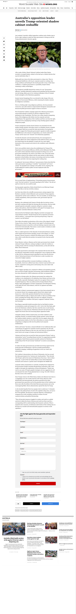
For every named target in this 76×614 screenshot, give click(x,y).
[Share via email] (4, 50)
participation (26, 283)
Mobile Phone (23, 437)
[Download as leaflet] (4, 53)
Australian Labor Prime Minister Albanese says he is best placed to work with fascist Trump (22, 495)
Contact (65, 1)
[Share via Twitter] (4, 41)
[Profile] (72, 1)
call (23, 358)
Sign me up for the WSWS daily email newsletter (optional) (36, 472)
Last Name (22, 427)
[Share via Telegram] (4, 47)
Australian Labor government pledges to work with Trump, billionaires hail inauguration (49, 495)
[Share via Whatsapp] (4, 44)
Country (22, 448)
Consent (22, 474)
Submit (38, 483)
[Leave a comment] (4, 57)
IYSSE (40, 10)
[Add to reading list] (4, 60)
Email (21, 432)
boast (32, 250)
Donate (56, 10)
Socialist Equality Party (32, 10)
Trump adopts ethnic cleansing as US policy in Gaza (35, 495)
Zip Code (22, 443)
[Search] (72, 8)
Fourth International (22, 10)
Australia (17, 510)
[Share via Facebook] (4, 38)
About (69, 1)
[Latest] (6, 8)
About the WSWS (46, 10)
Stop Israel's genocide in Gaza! (35, 510)
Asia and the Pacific (24, 510)
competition (19, 378)
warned (35, 389)
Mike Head (17, 30)
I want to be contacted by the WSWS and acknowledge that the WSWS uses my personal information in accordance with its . (38, 478)
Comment (22, 454)
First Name (22, 421)
